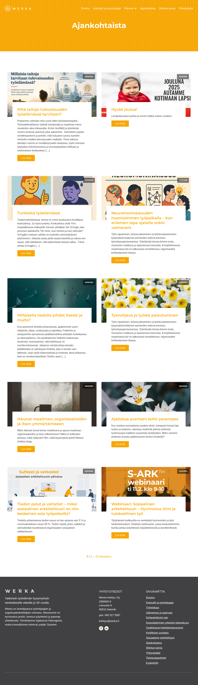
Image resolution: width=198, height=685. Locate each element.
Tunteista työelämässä (38, 213)
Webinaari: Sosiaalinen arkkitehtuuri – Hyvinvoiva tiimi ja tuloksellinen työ (143, 509)
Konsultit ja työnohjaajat (107, 8)
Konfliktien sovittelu (157, 632)
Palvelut (128, 8)
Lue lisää (26, 158)
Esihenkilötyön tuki (157, 617)
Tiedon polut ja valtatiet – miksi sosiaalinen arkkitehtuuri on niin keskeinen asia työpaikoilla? (48, 509)
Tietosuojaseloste (156, 657)
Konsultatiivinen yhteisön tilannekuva (167, 622)
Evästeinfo (152, 662)
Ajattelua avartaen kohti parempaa (144, 419)
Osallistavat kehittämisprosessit (164, 627)
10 (97, 556)
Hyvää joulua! (124, 109)
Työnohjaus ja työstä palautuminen (144, 315)
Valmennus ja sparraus (159, 612)
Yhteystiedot (186, 8)
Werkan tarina (167, 8)
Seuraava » (105, 556)
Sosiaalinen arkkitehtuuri (160, 637)
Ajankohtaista (148, 8)
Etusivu (85, 8)
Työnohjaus (152, 607)
